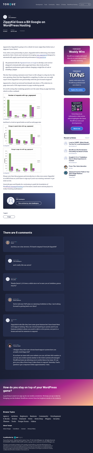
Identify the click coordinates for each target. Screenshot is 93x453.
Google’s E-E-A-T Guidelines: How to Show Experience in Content (78, 158)
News (30, 419)
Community (43, 416)
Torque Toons (23, 421)
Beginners (24, 416)
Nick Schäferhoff (73, 146)
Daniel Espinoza (17, 300)
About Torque (7, 429)
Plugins (48, 419)
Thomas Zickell (16, 346)
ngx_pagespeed (42, 55)
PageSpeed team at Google (28, 63)
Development (55, 416)
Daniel (12, 243)
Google (9, 216)
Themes (6, 421)
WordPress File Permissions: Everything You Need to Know (78, 150)
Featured (22, 419)
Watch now (76, 128)
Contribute (16, 429)
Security (56, 419)
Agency (6, 416)
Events (14, 419)
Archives (5, 31)
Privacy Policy (31, 429)
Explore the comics (77, 90)
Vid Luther (13, 279)
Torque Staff (72, 177)
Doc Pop (71, 168)
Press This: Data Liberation (77, 166)
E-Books (6, 419)
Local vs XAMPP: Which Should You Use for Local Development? (79, 143)
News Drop (39, 419)
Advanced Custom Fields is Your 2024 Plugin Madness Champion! (79, 173)
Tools (14, 421)
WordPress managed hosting (13, 186)
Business (33, 416)
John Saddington (12, 17)
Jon (12, 320)
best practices (41, 57)
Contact (23, 429)
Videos (33, 421)
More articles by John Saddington (28, 203)
